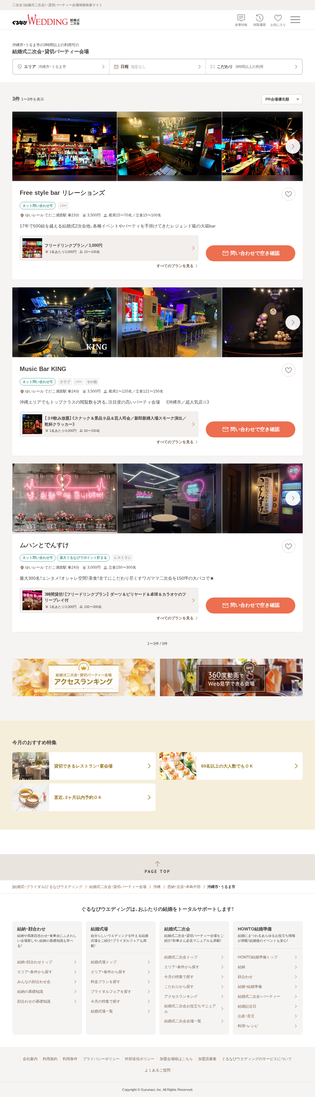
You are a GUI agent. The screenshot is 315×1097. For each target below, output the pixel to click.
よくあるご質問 (157, 1070)
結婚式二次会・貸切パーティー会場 (117, 887)
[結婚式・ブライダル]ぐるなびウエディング (47, 887)
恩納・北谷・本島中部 (184, 887)
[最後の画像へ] (292, 146)
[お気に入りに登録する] (288, 194)
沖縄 (157, 887)
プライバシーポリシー (101, 1059)
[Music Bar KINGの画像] (157, 322)
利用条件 (70, 1059)
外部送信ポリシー (139, 1059)
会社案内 (30, 1059)
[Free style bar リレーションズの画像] (157, 146)
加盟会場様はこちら (176, 1059)
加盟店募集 (207, 1059)
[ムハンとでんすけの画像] (157, 498)
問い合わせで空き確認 (255, 253)
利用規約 (50, 1059)
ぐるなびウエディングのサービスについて (257, 1059)
